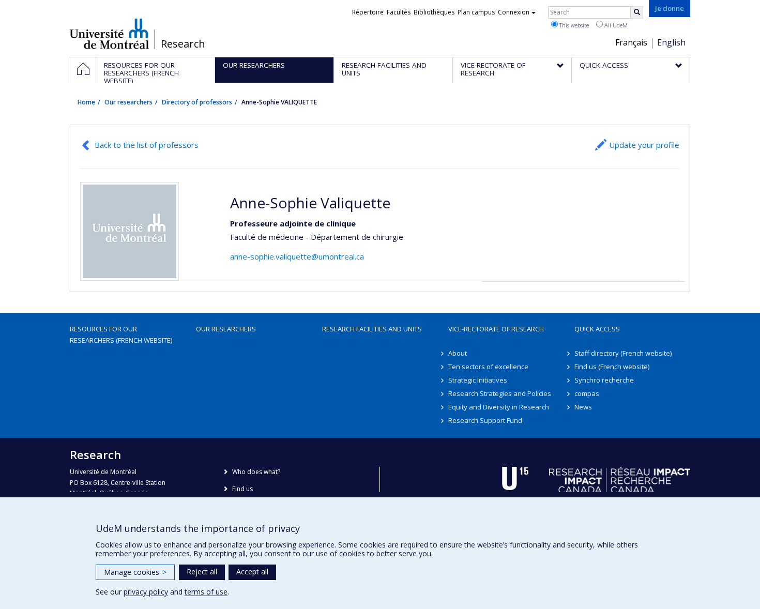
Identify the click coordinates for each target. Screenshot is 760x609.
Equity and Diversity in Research (498, 407)
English (671, 42)
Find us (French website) (611, 366)
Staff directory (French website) (623, 353)
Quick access (597, 328)
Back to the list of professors (147, 145)
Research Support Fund (485, 420)
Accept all (252, 571)
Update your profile (644, 145)
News (583, 407)
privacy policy (146, 592)
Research (183, 44)
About (457, 353)
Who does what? (256, 471)
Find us (242, 488)
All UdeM (615, 25)
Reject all (202, 571)
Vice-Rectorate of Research (496, 328)
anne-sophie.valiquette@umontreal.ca (297, 256)
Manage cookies (135, 572)
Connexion (513, 12)
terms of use (206, 592)
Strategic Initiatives (477, 380)
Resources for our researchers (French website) (121, 334)
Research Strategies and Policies (499, 393)
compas (586, 393)
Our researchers (128, 102)
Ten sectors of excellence (488, 366)
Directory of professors (197, 102)
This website (573, 25)
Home (86, 102)
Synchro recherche (604, 380)
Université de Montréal (109, 33)
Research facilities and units (372, 328)
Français (631, 42)
